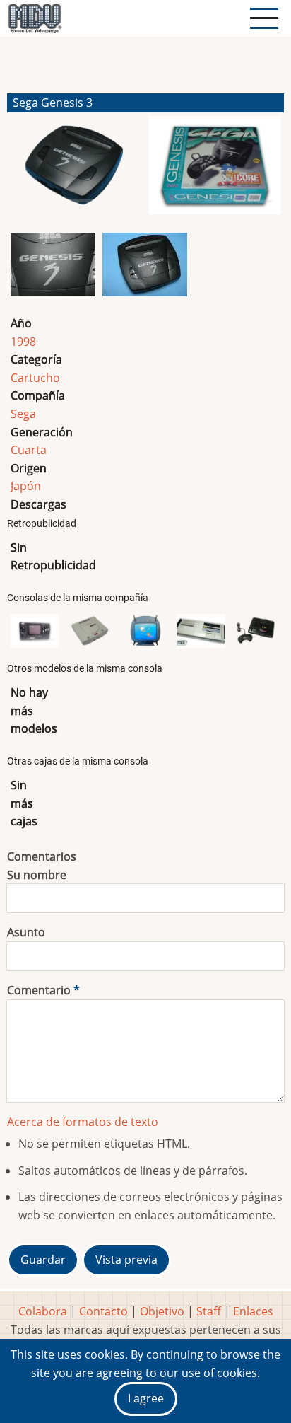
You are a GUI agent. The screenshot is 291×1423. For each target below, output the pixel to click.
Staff (208, 1311)
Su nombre (36, 875)
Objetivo (162, 1311)
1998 (23, 341)
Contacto (103, 1311)
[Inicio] (34, 18)
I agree (146, 1398)
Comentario (39, 990)
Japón (26, 486)
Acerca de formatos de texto (82, 1121)
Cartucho (35, 377)
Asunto (26, 932)
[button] (76, 171)
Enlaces (253, 1311)
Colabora (42, 1311)
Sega (23, 414)
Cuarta (29, 450)
